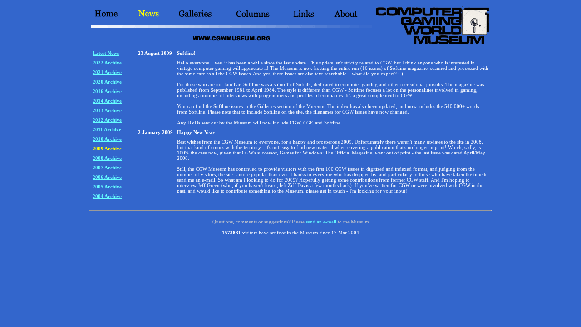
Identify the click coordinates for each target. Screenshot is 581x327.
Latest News (106, 53)
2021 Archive (107, 72)
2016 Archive (107, 91)
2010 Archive (107, 139)
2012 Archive (107, 120)
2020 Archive (107, 81)
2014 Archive (107, 101)
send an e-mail (321, 221)
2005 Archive (107, 186)
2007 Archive (107, 167)
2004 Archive (107, 196)
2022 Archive (107, 62)
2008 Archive (107, 158)
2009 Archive (107, 148)
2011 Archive (107, 129)
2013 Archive (107, 110)
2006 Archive (107, 177)
